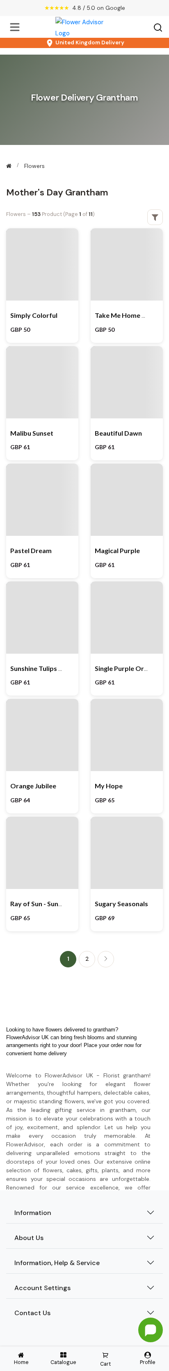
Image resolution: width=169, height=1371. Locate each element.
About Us (28, 1237)
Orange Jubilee (33, 786)
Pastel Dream (31, 550)
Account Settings (42, 1288)
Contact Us (32, 1313)
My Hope (109, 786)
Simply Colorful (33, 315)
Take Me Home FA (122, 315)
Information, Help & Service (57, 1262)
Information (32, 1212)
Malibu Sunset (31, 433)
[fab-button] (150, 1330)
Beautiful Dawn (118, 433)
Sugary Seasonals (121, 903)
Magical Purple (117, 550)
